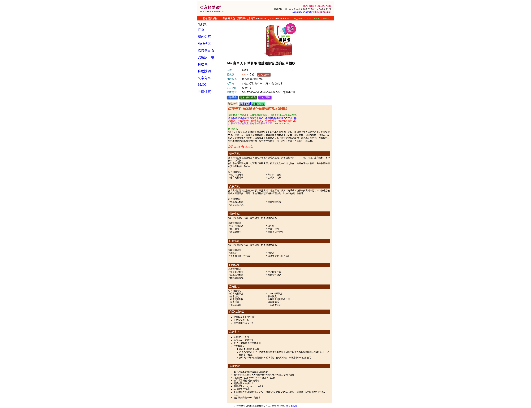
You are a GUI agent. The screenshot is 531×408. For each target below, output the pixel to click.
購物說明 (204, 71)
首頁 (201, 29)
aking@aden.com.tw (302, 12)
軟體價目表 (206, 50)
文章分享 (204, 78)
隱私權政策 (291, 406)
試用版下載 (206, 57)
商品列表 (204, 43)
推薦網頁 (204, 92)
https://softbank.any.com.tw (211, 11)
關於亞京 (204, 36)
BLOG (202, 84)
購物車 (203, 64)
